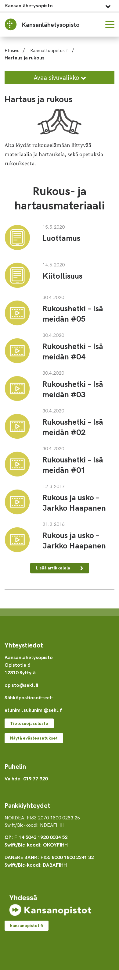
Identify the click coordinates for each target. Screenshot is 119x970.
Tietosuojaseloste (29, 723)
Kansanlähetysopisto (29, 5)
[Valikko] (109, 24)
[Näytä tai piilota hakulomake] (95, 24)
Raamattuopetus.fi (49, 50)
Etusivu (12, 50)
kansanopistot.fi (26, 925)
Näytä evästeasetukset (34, 738)
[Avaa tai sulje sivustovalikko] (108, 5)
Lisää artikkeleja (53, 568)
